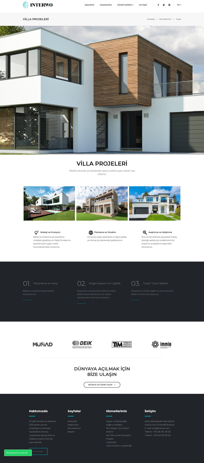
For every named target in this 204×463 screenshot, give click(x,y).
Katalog (38, 451)
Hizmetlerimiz (124, 5)
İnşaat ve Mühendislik (116, 421)
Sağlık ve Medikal (114, 424)
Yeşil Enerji (111, 442)
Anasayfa (89, 5)
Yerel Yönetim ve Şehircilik (119, 445)
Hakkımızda (106, 5)
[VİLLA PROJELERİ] (49, 203)
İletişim (143, 5)
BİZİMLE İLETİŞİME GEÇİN (100, 385)
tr (178, 5)
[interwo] (38, 5)
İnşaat (178, 19)
